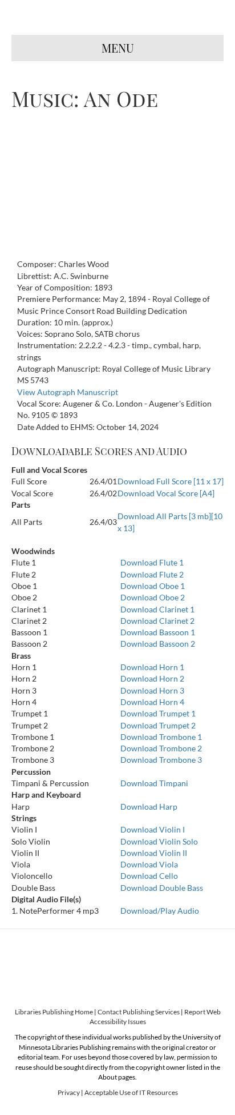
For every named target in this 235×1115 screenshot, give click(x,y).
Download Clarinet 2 (157, 621)
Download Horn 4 (152, 702)
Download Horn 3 (152, 690)
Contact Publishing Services (139, 1012)
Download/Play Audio (159, 910)
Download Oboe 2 (152, 597)
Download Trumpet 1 (158, 713)
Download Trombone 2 (161, 748)
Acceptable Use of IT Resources (131, 1092)
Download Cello (149, 876)
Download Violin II (153, 853)
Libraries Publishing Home (54, 1012)
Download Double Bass (161, 888)
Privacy (69, 1092)
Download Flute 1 (152, 562)
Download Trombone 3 (161, 759)
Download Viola (149, 864)
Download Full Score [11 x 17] (171, 481)
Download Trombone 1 (161, 737)
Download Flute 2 (152, 574)
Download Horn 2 (152, 678)
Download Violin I (152, 829)
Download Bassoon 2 (157, 643)
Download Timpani (154, 783)
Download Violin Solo (159, 841)
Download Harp (148, 806)
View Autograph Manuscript (67, 392)
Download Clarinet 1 (157, 609)
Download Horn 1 (152, 667)
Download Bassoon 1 (157, 632)
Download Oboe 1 (152, 586)
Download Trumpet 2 (158, 725)
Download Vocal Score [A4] (166, 493)
